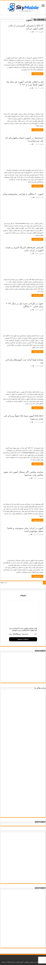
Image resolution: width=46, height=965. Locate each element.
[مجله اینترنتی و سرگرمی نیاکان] (23, 714)
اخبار (30, 144)
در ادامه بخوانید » (37, 74)
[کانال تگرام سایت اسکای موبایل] (23, 879)
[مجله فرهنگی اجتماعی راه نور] (23, 729)
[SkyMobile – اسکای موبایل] (23, 7)
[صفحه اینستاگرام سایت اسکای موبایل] (23, 872)
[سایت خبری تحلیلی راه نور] (23, 743)
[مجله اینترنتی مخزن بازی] (23, 698)
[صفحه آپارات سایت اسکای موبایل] (23, 842)
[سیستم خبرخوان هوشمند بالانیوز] (23, 793)
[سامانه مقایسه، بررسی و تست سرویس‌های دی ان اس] (23, 808)
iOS (31, 32)
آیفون (30, 88)
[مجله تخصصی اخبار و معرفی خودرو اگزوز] (23, 775)
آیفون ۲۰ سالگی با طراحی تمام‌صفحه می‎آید (23, 194)
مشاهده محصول (23, 639)
